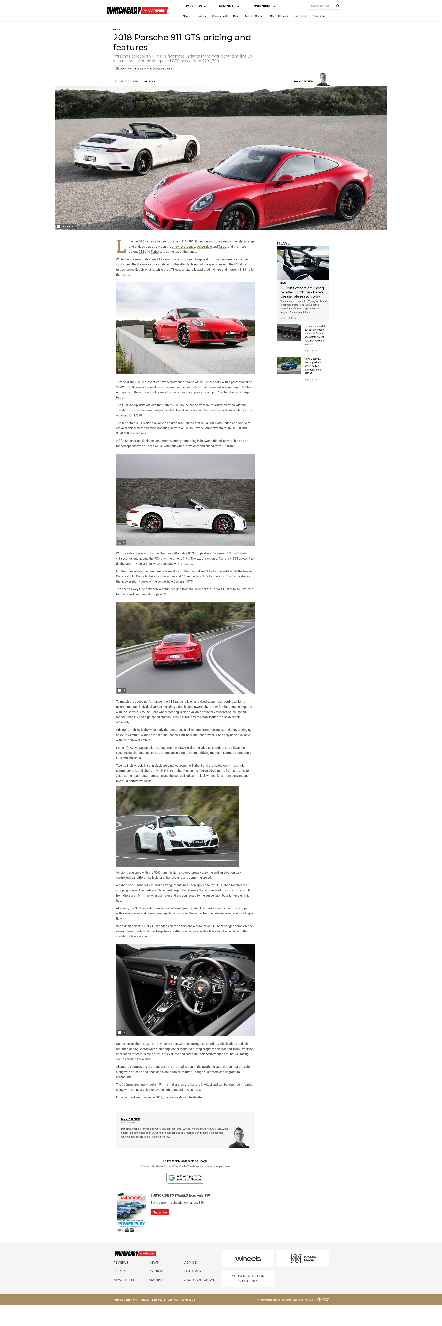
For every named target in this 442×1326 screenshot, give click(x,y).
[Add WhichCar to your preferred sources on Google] (185, 1177)
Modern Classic (254, 16)
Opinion (156, 1271)
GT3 (141, 251)
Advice (190, 1262)
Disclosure (159, 1299)
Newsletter (319, 16)
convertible (204, 246)
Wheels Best (219, 16)
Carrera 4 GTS (179, 428)
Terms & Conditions (125, 1299)
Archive (156, 1280)
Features (192, 1271)
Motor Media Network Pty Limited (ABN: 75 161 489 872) (286, 1300)
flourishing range (243, 241)
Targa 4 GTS (154, 446)
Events (119, 1271)
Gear (236, 16)
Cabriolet (189, 423)
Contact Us (188, 1299)
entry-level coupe (183, 246)
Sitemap (173, 1299)
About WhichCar (199, 1280)
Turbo (155, 251)
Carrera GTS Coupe (175, 405)
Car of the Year (279, 16)
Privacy (145, 1299)
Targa (222, 246)
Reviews (201, 16)
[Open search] (338, 6)
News (186, 16)
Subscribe (300, 16)
